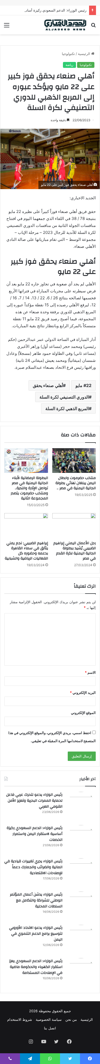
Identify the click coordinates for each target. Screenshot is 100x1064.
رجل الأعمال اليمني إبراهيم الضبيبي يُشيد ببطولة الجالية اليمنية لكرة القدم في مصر (74, 551)
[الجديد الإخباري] (65, 25)
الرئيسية (84, 53)
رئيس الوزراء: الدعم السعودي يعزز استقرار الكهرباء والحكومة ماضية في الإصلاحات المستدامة (35, 967)
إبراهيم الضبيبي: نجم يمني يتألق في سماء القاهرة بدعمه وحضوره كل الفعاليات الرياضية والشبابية (26, 551)
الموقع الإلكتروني (83, 712)
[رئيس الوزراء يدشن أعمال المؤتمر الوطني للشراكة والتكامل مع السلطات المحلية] (81, 906)
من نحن (71, 1019)
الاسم (90, 672)
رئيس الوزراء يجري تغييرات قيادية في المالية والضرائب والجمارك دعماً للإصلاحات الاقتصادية (33, 867)
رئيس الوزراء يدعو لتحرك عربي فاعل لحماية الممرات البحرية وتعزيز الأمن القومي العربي (34, 800)
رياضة (69, 65)
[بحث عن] (93, 27)
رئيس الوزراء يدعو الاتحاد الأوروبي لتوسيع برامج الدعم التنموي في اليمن (35, 933)
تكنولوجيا (68, 53)
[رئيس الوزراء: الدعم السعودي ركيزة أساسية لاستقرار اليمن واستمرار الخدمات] (81, 840)
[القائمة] (6, 27)
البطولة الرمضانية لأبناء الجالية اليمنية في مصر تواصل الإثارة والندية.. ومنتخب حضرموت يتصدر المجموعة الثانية (29, 488)
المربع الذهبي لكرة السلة (67, 408)
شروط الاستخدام (19, 1019)
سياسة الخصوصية (49, 1019)
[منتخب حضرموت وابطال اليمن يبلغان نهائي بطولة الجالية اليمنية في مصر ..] (74, 460)
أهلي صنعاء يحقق (48, 385)
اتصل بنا (50, 1028)
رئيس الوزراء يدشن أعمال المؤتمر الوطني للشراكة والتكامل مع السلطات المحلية (36, 900)
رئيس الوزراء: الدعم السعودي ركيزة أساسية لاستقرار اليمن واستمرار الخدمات (34, 833)
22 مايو (83, 385)
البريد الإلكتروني (83, 692)
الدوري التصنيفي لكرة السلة (64, 397)
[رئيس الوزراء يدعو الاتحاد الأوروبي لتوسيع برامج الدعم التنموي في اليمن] (81, 939)
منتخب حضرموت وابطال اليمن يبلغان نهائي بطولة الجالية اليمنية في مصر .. (75, 483)
